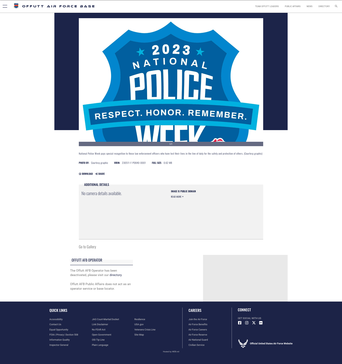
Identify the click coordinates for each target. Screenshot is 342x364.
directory (116, 275)
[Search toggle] (336, 6)
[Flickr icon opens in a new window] (261, 323)
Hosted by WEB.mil (171, 351)
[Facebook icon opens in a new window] (240, 323)
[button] (4, 6)
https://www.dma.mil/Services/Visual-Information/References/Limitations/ (202, 214)
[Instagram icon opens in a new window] (247, 323)
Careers (195, 310)
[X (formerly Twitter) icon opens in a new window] (254, 323)
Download (87, 173)
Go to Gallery (87, 246)
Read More (176, 196)
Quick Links (58, 310)
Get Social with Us (249, 318)
